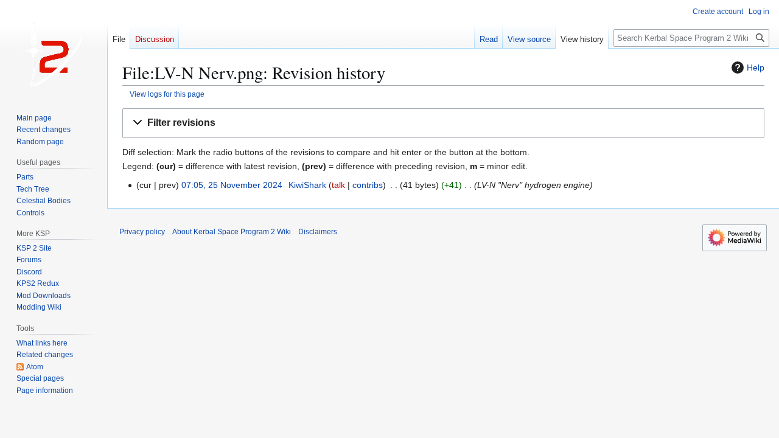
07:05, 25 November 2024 (231, 185)
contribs (367, 185)
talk (338, 185)
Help (755, 67)
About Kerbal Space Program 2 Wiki (231, 232)
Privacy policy (142, 232)
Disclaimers (317, 232)
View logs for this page (167, 94)
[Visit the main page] (53, 48)
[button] (443, 123)
